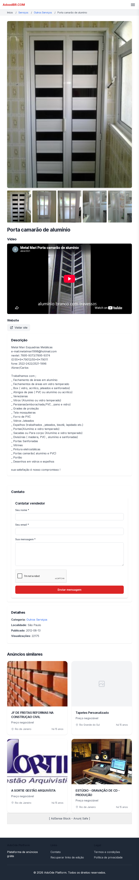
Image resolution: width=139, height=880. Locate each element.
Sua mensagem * (25, 539)
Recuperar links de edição (67, 857)
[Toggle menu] (133, 4)
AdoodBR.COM (14, 4)
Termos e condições (107, 852)
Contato (56, 852)
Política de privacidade (108, 857)
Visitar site (21, 327)
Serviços (23, 12)
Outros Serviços (43, 12)
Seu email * (22, 524)
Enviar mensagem (69, 589)
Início (10, 12)
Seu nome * (22, 510)
